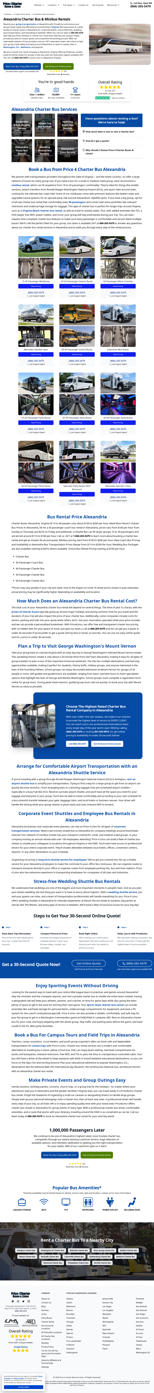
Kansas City (108, 1302)
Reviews (45, 1343)
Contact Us (83, 5)
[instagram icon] (18, 1301)
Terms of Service (78, 1385)
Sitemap (45, 1367)
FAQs (43, 1356)
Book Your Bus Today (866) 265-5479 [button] (22, 66)
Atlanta (69, 1298)
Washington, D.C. (11, 47)
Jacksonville (108, 1298)
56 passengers (77, 202)
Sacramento (141, 1306)
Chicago (70, 1321)
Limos (44, 1314)
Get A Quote (97, 5)
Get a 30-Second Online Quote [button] (97, 1155)
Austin (69, 1302)
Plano (105, 1348)
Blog (43, 1306)
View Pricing (38, 286)
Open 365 (147, 3)
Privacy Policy (47, 1346)
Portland (140, 1298)
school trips (39, 1045)
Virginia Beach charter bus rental (42, 210)
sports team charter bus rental (105, 1004)
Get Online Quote (89, 963)
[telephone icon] (131, 3)
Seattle (139, 1325)
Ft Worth (70, 1345)
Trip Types (67, 5)
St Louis (139, 1333)
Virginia (55, 27)
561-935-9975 (101, 731)
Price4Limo (7, 14)
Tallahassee (141, 1341)
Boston (69, 1310)
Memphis (107, 1314)
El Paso (69, 1337)
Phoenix (106, 1345)
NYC (104, 1325)
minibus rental (20, 185)
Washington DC (143, 1352)
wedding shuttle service (122, 892)
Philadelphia (108, 1341)
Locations (52, 5)
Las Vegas (107, 1306)
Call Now (138, 3)
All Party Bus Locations (51, 1332)
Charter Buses (47, 1321)
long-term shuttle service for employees (62, 859)
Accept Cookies (23, 1387)
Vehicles (38, 5)
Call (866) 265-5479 (77, 744)
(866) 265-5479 (140, 6)
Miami (105, 1318)
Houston (70, 1348)
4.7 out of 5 (110, 90)
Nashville (107, 1329)
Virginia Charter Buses (22, 14)
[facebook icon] (13, 1301)
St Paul (139, 1337)
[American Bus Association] (30, 1322)
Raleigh (139, 1302)
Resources (112, 5)
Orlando (106, 1337)
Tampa (139, 1345)
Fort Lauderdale (73, 1341)
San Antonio (141, 1310)
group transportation (26, 24)
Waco (138, 1348)
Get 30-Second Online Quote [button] (58, 66)
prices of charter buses (25, 611)
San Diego (140, 1314)
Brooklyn (70, 1314)
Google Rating (21, 1347)
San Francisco (142, 1318)
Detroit (69, 1333)
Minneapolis (108, 1321)
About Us (45, 1298)
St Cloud (140, 1329)
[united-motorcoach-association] (11, 1323)
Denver (69, 1329)
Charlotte (70, 1318)
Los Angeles (108, 1310)
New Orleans (108, 1333)
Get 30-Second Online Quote (107, 744)
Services (45, 1310)
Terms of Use (144, 1383)
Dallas (69, 1325)
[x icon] (23, 1301)
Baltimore (25, 47)
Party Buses (46, 1318)
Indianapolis (72, 1352)
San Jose (140, 1321)
